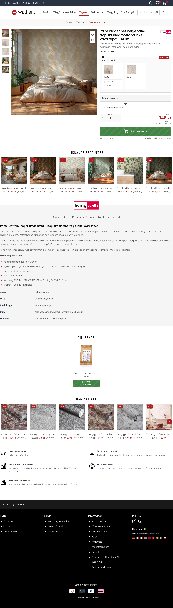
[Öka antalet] (118, 118)
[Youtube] (140, 521)
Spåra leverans (55, 531)
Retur (94, 536)
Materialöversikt (55, 526)
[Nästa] (169, 175)
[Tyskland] (133, 538)
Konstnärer (38, 3)
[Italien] (141, 538)
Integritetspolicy (7, 504)
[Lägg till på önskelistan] (92, 34)
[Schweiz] (153, 538)
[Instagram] (134, 521)
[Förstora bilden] (92, 40)
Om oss (7, 526)
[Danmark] (149, 538)
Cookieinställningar (102, 567)
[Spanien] (157, 538)
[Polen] (165, 538)
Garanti (95, 552)
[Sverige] (161, 538)
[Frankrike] (137, 538)
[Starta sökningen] (157, 12)
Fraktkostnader (17, 451)
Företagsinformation (102, 526)
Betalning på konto (19, 480)
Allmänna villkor (100, 521)
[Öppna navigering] (6, 12)
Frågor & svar (10, 531)
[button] (54, 72)
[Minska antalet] (102, 118)
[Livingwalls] (162, 32)
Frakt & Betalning (100, 531)
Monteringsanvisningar (59, 521)
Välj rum (26, 3)
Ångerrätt (20, 504)
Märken (16, 3)
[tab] (60, 217)
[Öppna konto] (150, 3)
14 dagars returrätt (108, 451)
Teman (8, 3)
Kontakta (8, 521)
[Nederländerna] (145, 538)
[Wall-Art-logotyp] (23, 12)
